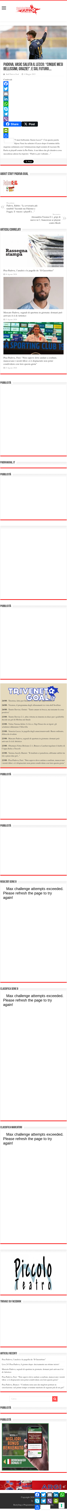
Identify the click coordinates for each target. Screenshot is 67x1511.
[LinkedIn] (33, 98)
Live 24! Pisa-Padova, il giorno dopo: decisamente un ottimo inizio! (30, 1364)
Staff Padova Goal (12, 74)
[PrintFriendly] (33, 130)
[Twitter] (33, 88)
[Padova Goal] (33, 9)
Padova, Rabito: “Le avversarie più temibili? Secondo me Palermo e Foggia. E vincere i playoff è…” (22, 207)
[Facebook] (33, 83)
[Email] (33, 93)
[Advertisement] (33, 420)
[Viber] (33, 119)
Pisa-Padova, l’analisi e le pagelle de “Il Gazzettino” (28, 270)
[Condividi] (33, 135)
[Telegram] (33, 114)
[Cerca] (54, 1399)
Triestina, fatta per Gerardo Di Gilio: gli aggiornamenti (31, 700)
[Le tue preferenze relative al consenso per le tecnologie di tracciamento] (62, 1505)
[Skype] (33, 108)
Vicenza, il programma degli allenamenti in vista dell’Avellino (34, 705)
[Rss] (32, 1501)
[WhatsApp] (33, 103)
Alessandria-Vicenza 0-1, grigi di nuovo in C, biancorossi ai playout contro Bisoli (45, 218)
